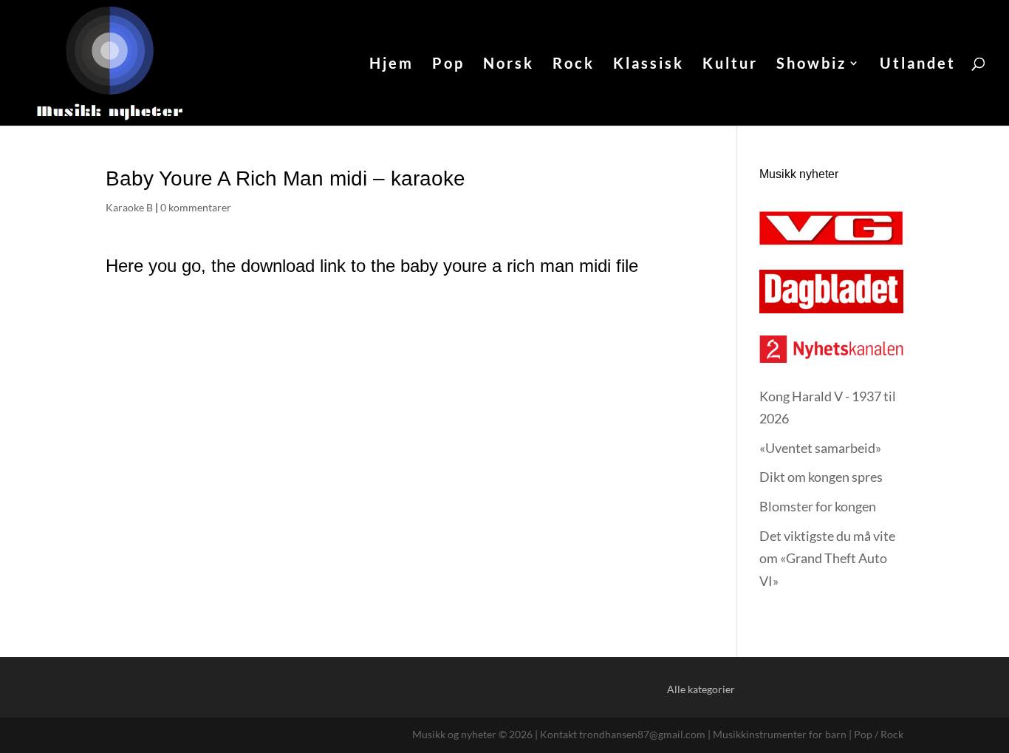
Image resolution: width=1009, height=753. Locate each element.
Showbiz (811, 65)
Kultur (730, 65)
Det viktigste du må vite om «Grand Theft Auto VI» (827, 558)
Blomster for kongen (817, 506)
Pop (448, 65)
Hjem (391, 65)
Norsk (508, 65)
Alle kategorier (701, 689)
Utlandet (918, 65)
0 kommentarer (195, 207)
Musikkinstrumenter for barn (779, 734)
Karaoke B (129, 207)
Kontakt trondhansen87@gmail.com (622, 734)
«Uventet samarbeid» (820, 448)
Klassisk (648, 65)
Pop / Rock (878, 734)
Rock (574, 65)
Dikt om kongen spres (821, 477)
